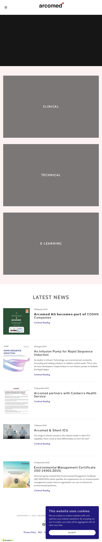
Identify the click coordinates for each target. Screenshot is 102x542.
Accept (72, 533)
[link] (51, 7)
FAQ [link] (40, 532)
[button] (5, 7)
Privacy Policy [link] (30, 532)
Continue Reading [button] (42, 322)
